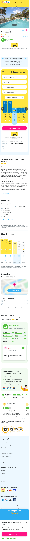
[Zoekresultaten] (15, 2)
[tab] (3, 52)
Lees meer (7, 65)
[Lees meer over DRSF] (14, 388)
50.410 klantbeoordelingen (19, 397)
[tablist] (14, 52)
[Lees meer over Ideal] (10, 388)
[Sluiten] (26, 523)
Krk (8, 36)
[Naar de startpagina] (5, 2)
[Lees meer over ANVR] (4, 388)
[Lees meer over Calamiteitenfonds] (10, 500)
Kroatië (5, 36)
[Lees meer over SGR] (7, 388)
